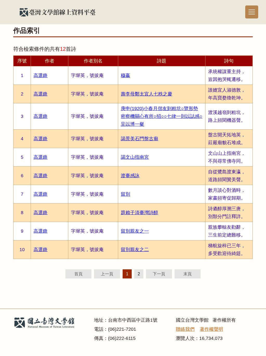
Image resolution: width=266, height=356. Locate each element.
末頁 (187, 274)
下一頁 (159, 274)
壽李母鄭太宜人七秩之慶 (146, 94)
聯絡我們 (185, 329)
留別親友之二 (135, 249)
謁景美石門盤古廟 (139, 138)
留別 (125, 194)
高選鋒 (41, 75)
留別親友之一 (135, 231)
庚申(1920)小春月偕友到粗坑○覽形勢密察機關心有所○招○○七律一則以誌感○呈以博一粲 (161, 116)
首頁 (78, 274)
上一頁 (107, 274)
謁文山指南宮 (135, 157)
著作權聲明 (211, 329)
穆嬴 (125, 75)
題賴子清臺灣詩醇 (139, 212)
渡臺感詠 (130, 175)
